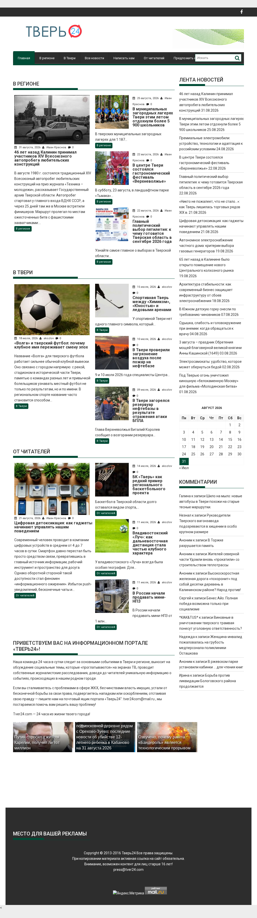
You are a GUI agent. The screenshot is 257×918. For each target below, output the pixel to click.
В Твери (70, 58)
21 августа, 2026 (29, 518)
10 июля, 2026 (146, 339)
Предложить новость (190, 58)
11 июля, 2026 (146, 522)
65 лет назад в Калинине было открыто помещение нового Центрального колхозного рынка (206, 264)
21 (221, 447)
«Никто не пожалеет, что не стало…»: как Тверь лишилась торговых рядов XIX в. (209, 207)
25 (193, 454)
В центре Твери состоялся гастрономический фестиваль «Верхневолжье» (204, 162)
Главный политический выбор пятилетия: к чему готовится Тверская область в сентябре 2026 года (211, 182)
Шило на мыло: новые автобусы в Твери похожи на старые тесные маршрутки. (210, 501)
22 (230, 447)
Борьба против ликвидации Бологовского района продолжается (207, 680)
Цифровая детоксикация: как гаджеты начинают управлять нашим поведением (211, 226)
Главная (24, 58)
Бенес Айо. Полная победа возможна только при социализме (208, 603)
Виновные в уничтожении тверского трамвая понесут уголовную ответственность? (210, 622)
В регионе (46, 58)
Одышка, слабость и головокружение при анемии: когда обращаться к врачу (210, 328)
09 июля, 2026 (146, 389)
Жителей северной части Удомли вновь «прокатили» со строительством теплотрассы (209, 559)
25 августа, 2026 (147, 98)
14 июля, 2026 (146, 466)
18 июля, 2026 (28, 338)
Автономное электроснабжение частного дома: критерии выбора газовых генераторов (206, 245)
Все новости (94, 58)
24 (184, 454)
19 (202, 447)
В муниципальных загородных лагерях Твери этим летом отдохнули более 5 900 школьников (211, 124)
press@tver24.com (128, 870)
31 (184, 461)
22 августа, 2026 (147, 154)
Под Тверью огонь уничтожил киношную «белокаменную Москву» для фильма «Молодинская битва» (208, 380)
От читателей (154, 58)
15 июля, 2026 (146, 287)
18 (193, 447)
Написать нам (124, 58)
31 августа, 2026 (29, 147)
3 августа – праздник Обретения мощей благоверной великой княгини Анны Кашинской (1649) (210, 347)
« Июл (184, 468)
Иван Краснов (56, 147)
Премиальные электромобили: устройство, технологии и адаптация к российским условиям (211, 143)
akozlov (48, 338)
